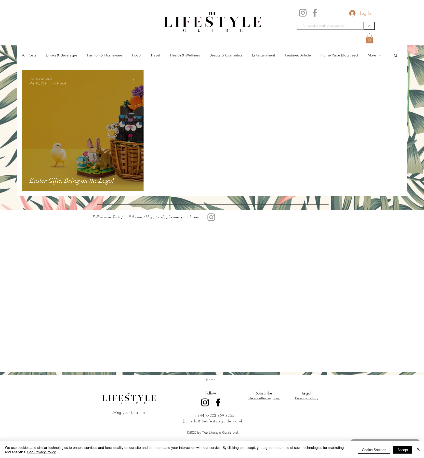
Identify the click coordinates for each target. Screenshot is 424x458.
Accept (403, 449)
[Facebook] (315, 13)
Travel (155, 55)
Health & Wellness (185, 55)
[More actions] (135, 81)
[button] (369, 38)
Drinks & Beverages (61, 55)
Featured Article (298, 55)
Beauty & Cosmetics (226, 55)
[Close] (418, 449)
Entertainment (263, 55)
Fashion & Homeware (104, 55)
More (372, 55)
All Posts (29, 55)
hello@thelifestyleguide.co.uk (215, 421)
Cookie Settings (374, 449)
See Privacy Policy (41, 451)
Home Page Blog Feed (339, 55)
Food (136, 55)
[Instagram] (303, 13)
